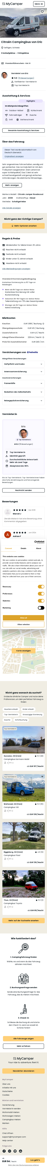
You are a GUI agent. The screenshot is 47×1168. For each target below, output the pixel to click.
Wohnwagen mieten (11, 1116)
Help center (7, 1140)
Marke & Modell (9, 194)
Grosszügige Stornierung (32, 714)
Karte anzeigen (23, 650)
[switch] (41, 593)
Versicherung (8, 1105)
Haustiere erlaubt (11, 709)
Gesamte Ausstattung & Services (23, 130)
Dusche (7, 720)
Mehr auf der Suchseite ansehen (24, 920)
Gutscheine (7, 1091)
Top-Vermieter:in (11, 714)
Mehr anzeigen (12, 185)
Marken (5, 1123)
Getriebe (6, 201)
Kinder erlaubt (28, 709)
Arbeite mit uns (9, 1087)
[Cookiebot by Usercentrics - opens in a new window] (34, 542)
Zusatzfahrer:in (9, 332)
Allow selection (23, 624)
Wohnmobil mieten (10, 1112)
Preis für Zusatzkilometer (14, 342)
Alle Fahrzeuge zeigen (23, 1038)
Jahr (4, 198)
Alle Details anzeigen (11, 208)
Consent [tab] (8, 548)
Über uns (6, 1084)
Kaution (6, 323)
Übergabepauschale (12, 328)
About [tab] (38, 548)
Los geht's (35, 1160)
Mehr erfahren (23, 1046)
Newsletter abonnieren (23, 1071)
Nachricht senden (23, 490)
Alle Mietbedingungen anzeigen (16, 268)
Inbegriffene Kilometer (13, 337)
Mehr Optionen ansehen (25, 226)
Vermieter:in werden (11, 1108)
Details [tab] (23, 548)
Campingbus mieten (11, 1119)
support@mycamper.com (14, 1137)
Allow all (23, 618)
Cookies (5, 1095)
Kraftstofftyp (22, 198)
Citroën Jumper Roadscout (30, 194)
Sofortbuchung (21, 720)
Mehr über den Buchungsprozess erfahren (23, 1165)
